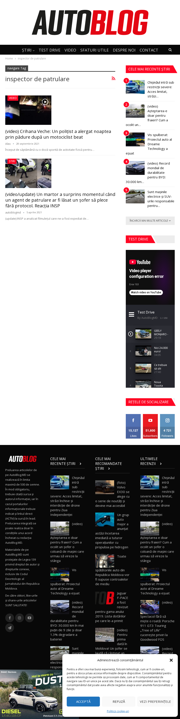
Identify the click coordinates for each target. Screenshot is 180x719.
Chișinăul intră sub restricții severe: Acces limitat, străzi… (161, 89)
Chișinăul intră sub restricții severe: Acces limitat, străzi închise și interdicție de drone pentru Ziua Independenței (67, 496)
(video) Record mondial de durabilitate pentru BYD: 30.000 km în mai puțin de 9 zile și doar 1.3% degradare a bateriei (67, 620)
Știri (12, 161)
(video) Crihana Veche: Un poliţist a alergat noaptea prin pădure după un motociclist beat (58, 134)
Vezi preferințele (155, 701)
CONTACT (149, 50)
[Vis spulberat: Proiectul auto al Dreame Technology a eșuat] (135, 140)
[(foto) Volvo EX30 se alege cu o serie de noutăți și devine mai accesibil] (104, 487)
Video (13, 98)
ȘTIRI (26, 50)
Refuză (119, 701)
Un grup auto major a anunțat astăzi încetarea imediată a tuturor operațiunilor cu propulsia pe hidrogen (112, 531)
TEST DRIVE (49, 50)
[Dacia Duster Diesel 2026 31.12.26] (39, 694)
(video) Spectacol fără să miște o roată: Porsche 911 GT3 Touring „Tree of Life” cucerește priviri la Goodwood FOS (157, 621)
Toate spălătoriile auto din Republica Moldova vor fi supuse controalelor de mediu (112, 570)
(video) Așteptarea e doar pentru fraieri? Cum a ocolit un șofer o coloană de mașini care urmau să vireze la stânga (67, 542)
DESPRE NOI (124, 50)
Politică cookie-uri (118, 711)
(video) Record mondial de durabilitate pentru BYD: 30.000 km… (148, 172)
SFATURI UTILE (94, 50)
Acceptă (83, 701)
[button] (171, 660)
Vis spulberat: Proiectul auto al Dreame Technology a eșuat (149, 144)
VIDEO (70, 50)
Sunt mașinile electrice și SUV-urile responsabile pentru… (161, 199)
